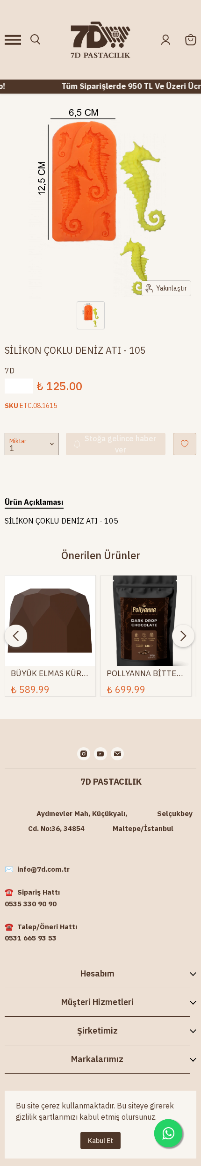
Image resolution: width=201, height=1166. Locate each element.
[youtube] (100, 753)
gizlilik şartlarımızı (47, 1117)
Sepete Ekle (50, 624)
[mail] (117, 753)
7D (9, 370)
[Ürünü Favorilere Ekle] (184, 444)
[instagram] (83, 753)
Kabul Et (100, 1141)
